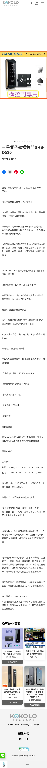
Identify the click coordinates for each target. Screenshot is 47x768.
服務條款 (15, 755)
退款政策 (31, 755)
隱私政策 (23, 755)
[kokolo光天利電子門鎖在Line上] (26, 740)
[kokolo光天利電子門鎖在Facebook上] (20, 740)
